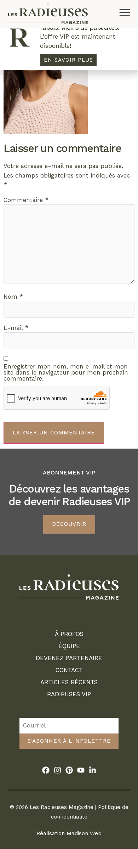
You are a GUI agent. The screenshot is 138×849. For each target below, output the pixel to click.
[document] (69, 424)
